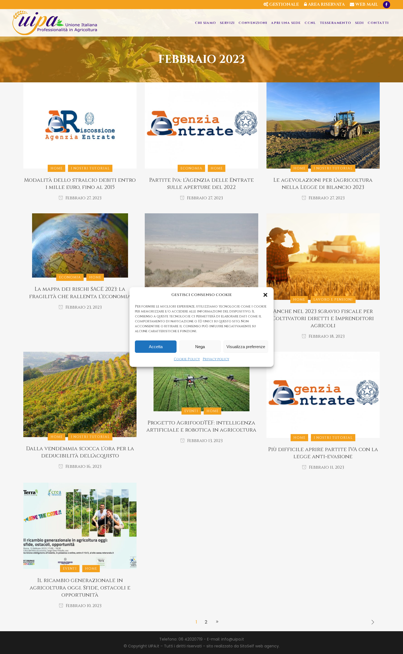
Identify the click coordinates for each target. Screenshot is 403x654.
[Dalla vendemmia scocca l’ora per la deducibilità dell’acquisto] (80, 394)
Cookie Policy (187, 359)
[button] (265, 295)
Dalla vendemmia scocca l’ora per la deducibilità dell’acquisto (80, 452)
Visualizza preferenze (245, 346)
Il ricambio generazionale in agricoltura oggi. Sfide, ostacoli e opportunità (80, 587)
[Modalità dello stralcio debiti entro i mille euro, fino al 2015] (80, 125)
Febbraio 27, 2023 (82, 198)
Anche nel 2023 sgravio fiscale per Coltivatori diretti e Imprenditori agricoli (323, 318)
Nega (200, 346)
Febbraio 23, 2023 (83, 307)
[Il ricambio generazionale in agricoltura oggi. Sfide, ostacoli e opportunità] (80, 525)
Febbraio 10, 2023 (83, 606)
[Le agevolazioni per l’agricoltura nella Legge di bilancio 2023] (323, 125)
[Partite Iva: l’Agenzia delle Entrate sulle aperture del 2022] (201, 125)
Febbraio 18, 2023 (326, 336)
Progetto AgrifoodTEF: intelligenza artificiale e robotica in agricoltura (201, 426)
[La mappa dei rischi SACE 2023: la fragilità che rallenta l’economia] (80, 245)
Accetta (156, 346)
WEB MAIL (366, 4)
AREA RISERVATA (326, 4)
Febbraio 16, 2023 (82, 466)
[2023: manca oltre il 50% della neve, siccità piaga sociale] (201, 256)
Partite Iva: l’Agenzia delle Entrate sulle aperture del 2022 (201, 184)
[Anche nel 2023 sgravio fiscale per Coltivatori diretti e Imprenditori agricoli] (323, 256)
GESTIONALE (283, 4)
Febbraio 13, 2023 (204, 441)
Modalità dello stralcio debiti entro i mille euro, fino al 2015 (80, 184)
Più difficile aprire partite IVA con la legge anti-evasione (323, 453)
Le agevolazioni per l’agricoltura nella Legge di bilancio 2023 (323, 184)
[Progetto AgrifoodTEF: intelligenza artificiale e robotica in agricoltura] (201, 381)
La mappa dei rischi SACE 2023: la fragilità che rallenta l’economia (80, 293)
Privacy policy (216, 359)
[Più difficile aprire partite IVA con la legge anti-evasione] (323, 395)
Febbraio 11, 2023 (326, 467)
